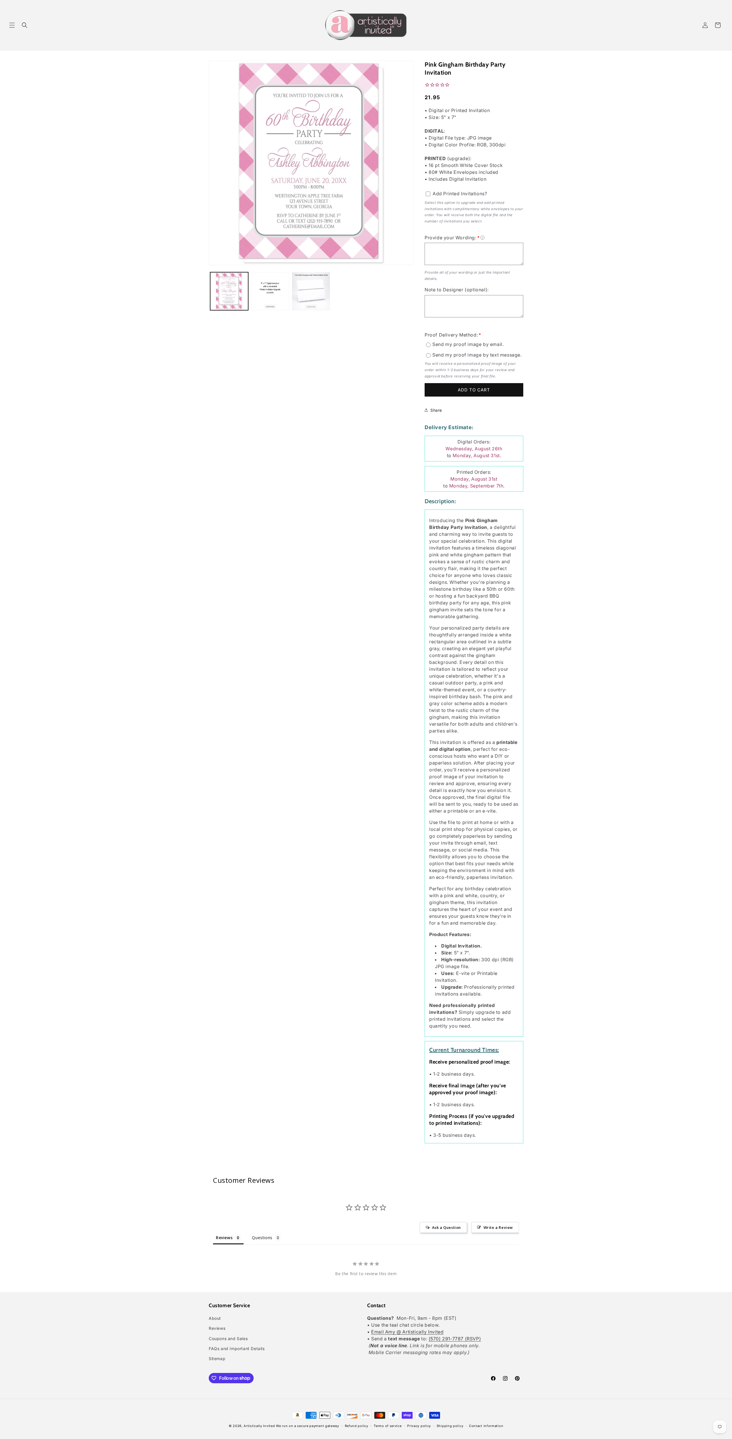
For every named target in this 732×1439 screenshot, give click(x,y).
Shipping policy (450, 1426)
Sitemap (217, 1358)
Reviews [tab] (224, 1237)
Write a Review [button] (498, 1227)
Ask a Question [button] (446, 1227)
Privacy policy (419, 1426)
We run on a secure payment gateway (307, 1426)
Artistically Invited (259, 1426)
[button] (12, 25)
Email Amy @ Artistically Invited (407, 1332)
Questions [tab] (262, 1237)
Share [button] (436, 410)
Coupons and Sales (228, 1338)
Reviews (217, 1328)
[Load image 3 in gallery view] (311, 291)
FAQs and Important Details (237, 1348)
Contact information (486, 1426)
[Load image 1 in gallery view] (229, 291)
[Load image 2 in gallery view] (270, 291)
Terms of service (387, 1426)
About (215, 1318)
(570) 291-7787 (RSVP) (455, 1339)
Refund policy (356, 1426)
